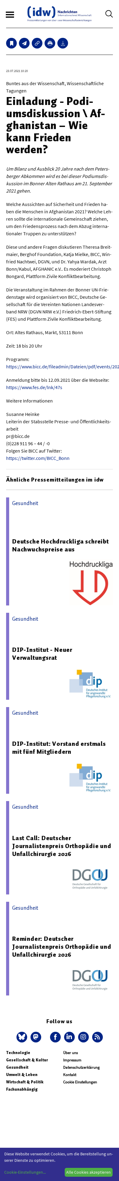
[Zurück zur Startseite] (59, 14)
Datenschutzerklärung (81, 1067)
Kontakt (69, 1074)
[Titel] (11, 43)
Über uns (70, 1052)
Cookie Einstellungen (80, 1082)
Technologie (18, 1053)
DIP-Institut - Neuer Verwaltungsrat (42, 653)
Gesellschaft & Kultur (27, 1060)
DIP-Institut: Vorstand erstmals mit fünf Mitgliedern (59, 747)
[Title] (37, 43)
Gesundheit (17, 1067)
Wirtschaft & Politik (24, 1082)
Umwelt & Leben (22, 1075)
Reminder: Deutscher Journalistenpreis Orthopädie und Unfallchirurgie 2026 (61, 946)
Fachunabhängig (22, 1089)
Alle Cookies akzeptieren (88, 1172)
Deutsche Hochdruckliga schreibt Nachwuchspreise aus (60, 545)
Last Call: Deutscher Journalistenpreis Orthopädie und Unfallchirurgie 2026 (61, 845)
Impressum (72, 1060)
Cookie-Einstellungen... (25, 1172)
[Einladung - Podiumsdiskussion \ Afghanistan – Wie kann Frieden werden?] (24, 43)
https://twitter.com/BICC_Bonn (38, 458)
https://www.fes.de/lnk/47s (34, 387)
